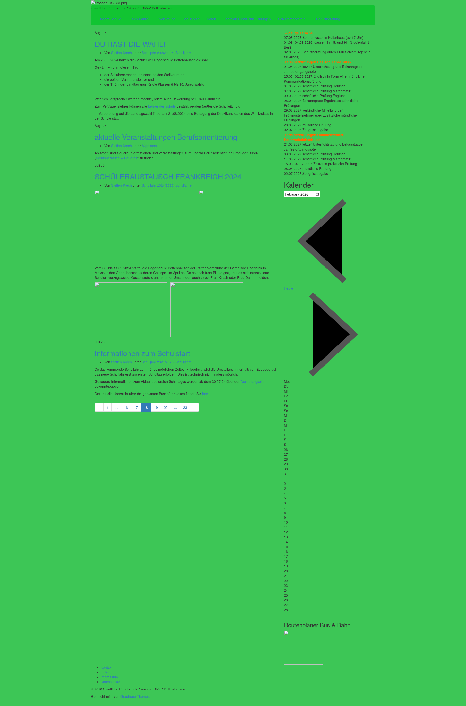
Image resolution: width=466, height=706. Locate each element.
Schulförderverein (292, 19)
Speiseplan (191, 19)
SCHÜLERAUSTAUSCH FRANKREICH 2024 (168, 176)
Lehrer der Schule (162, 106)
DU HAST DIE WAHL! (130, 44)
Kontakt (106, 667)
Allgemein (149, 145)
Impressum (109, 676)
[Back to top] (1, 703)
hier (205, 393)
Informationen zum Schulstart (142, 353)
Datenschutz (110, 681)
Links (105, 672)
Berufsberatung (328, 19)
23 (185, 407)
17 (136, 407)
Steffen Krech (121, 52)
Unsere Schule (110, 19)
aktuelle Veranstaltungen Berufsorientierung (166, 137)
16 (126, 407)
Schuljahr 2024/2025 (158, 52)
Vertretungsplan (253, 381)
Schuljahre (140, 19)
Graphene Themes (135, 696)
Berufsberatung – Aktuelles (116, 157)
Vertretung (167, 19)
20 (166, 407)
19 (156, 407)
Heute (288, 288)
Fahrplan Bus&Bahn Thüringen (247, 19)
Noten (211, 19)
